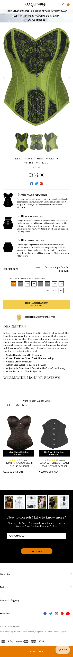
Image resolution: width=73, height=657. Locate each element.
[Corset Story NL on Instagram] (56, 613)
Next (69, 77)
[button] (15, 460)
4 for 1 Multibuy (17, 405)
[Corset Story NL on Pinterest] (62, 613)
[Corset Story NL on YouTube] (68, 613)
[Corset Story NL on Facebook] (45, 613)
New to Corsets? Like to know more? (36, 517)
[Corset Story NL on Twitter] (50, 613)
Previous (3, 77)
